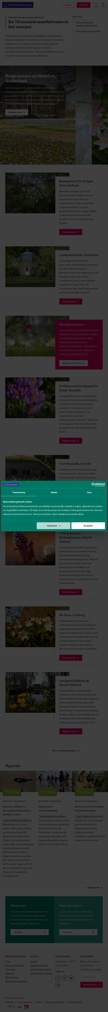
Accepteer (88, 526)
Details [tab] (54, 492)
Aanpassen (52, 526)
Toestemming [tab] (18, 492)
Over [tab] (89, 492)
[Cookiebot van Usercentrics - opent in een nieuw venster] (93, 485)
